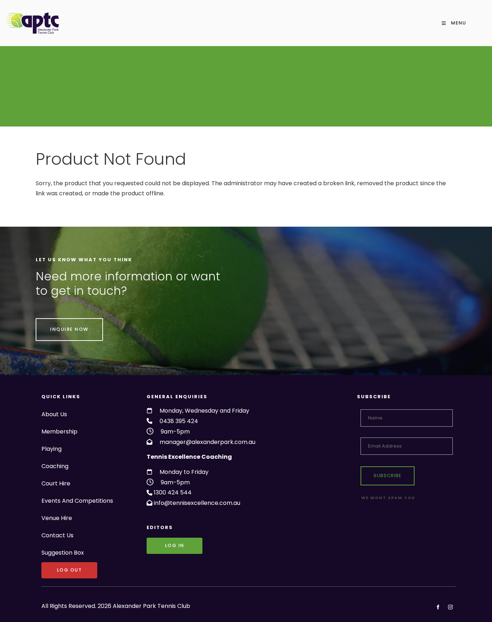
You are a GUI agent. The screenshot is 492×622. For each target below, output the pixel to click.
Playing (51, 449)
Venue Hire (56, 518)
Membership (59, 431)
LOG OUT (54, 567)
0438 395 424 (179, 421)
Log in (156, 542)
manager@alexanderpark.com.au (207, 442)
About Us (54, 414)
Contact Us (57, 535)
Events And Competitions (77, 501)
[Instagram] (450, 607)
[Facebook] (438, 607)
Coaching (54, 466)
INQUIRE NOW (55, 323)
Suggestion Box (62, 552)
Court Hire (55, 483)
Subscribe (388, 475)
